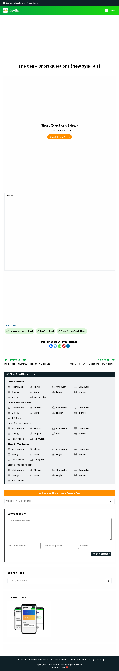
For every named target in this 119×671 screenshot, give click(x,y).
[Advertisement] (59, 40)
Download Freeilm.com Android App (21, 3)
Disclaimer (75, 659)
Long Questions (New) (21, 331)
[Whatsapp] (59, 346)
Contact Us (30, 659)
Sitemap (101, 659)
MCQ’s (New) (47, 331)
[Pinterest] (64, 346)
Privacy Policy (61, 659)
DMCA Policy (88, 659)
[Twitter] (55, 346)
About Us (18, 659)
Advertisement (45, 659)
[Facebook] (51, 346)
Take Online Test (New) (73, 331)
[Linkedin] (68, 346)
